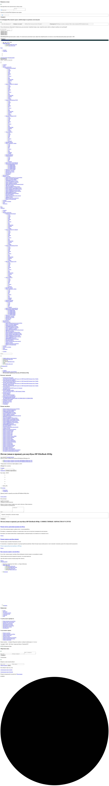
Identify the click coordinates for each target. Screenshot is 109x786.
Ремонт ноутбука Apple (8, 431)
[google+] (5, 605)
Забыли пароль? (4, 665)
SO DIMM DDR (11, 165)
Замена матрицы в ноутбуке (9, 634)
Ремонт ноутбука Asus (8, 433)
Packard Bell (10, 79)
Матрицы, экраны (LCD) (11, 116)
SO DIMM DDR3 (11, 167)
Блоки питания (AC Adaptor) (12, 84)
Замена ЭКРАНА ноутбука (11, 183)
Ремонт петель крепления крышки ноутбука (13, 526)
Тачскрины (8, 174)
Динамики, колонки (10, 170)
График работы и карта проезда (10, 358)
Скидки (4, 50)
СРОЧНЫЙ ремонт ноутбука (12, 180)
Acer (9, 69)
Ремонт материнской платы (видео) (13, 195)
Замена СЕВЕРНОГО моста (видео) (13, 191)
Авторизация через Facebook (7, 672)
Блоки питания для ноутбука (9, 621)
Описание (5, 490)
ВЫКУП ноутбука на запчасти (12, 198)
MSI (9, 78)
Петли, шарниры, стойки (11, 143)
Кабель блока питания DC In (12, 162)
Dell (9, 72)
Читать (2, 535)
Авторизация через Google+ (6, 669)
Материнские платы (10, 171)
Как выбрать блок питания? (9, 448)
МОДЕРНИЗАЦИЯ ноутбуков (12, 193)
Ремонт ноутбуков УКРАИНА (12, 178)
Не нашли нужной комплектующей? (11, 451)
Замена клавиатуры (7, 635)
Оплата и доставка (7, 201)
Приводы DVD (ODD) (10, 169)
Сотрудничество (6, 613)
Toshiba (9, 82)
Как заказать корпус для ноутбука (10, 551)
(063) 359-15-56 (12, 45)
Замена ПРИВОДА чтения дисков (13, 190)
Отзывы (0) (5, 491)
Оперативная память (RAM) (12, 163)
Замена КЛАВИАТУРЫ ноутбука (13, 186)
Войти (9, 665)
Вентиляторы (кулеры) (8, 624)
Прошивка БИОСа (10, 194)
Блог (4, 202)
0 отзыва (2, 468)
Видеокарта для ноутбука (8, 625)
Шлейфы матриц (9, 142)
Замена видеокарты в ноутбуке (9, 637)
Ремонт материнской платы (9, 638)
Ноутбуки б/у (8, 172)
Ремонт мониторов (7, 639)
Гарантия (5, 51)
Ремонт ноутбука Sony (8, 438)
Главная (4, 64)
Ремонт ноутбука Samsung (8, 437)
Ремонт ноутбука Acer (7, 432)
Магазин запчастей (7, 67)
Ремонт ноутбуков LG (7, 443)
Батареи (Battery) (9, 155)
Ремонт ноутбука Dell (7, 435)
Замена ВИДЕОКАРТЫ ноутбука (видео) (14, 184)
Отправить (3, 17)
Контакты (5, 203)
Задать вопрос (4, 496)
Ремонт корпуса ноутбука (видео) (10, 539)
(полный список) (10, 457)
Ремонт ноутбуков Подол (8, 446)
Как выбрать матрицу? (8, 447)
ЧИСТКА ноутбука (10, 185)
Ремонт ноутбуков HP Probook (9, 441)
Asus (9, 71)
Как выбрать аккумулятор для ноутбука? (11, 449)
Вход (2, 47)
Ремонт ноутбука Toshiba (8, 439)
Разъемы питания (9, 154)
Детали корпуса (9, 131)
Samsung (10, 80)
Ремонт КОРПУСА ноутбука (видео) (13, 187)
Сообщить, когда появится (11, 470)
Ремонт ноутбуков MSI (8, 444)
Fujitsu (9, 73)
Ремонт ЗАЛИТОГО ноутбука (12, 182)
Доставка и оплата (7, 612)
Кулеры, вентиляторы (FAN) (12, 100)
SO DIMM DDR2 (11, 166)
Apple (9, 70)
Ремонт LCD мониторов (11, 199)
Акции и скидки (9, 196)
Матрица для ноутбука (8, 623)
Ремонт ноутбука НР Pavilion (9, 440)
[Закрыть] (1, 4)
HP (8, 75)
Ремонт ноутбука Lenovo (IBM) (9, 436)
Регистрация (19, 674)
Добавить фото (4, 31)
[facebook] (5, 571)
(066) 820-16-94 (13, 44)
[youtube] (19, 604)
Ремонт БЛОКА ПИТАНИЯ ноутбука (14, 188)
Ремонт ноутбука (6, 176)
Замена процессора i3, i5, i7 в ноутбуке (14, 177)
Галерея (4, 200)
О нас (4, 65)
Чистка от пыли (6, 636)
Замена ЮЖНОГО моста (11, 192)
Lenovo (9, 76)
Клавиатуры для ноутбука (8, 622)
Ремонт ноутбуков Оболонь (9, 445)
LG (8, 77)
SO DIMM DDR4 (11, 168)
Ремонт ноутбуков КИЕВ (11, 179)
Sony (9, 81)
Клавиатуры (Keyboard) (11, 68)
